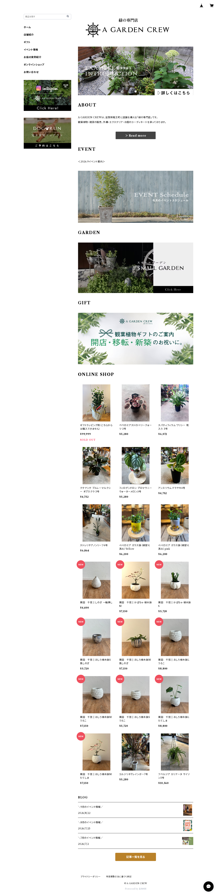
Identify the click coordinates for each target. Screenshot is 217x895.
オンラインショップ (34, 64)
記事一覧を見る (135, 857)
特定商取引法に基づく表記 (119, 876)
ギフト (27, 42)
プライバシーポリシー (91, 876)
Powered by (132, 889)
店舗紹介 (29, 34)
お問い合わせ (31, 72)
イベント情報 (31, 49)
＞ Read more (135, 135)
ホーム (27, 27)
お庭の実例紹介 (32, 57)
